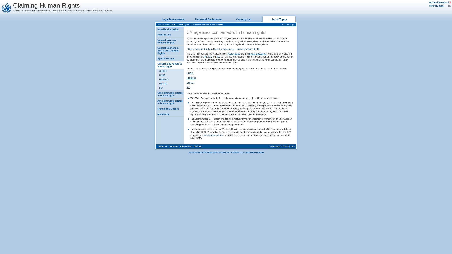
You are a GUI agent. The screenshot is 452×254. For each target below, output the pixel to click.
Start (173, 25)
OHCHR (163, 71)
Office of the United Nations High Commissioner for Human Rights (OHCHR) (223, 49)
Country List (243, 19)
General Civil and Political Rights (166, 41)
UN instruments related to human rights (170, 94)
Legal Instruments (173, 19)
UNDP (162, 75)
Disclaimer (174, 146)
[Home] (6, 7)
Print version (186, 146)
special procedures (257, 54)
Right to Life (164, 34)
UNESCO (163, 79)
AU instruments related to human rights (170, 102)
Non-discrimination (168, 29)
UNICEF (163, 84)
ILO (161, 88)
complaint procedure (213, 135)
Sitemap (197, 146)
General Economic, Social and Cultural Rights (168, 51)
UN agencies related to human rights (207, 25)
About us (162, 146)
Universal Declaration (208, 19)
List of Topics (279, 19)
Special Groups (165, 58)
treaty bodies (234, 54)
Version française (438, 2)
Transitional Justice (168, 108)
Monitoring (163, 114)
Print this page (436, 6)
